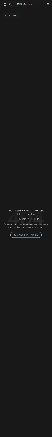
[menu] (48, 4)
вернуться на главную (26, 234)
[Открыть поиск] (10, 4)
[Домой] (26, 4)
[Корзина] (4, 4)
